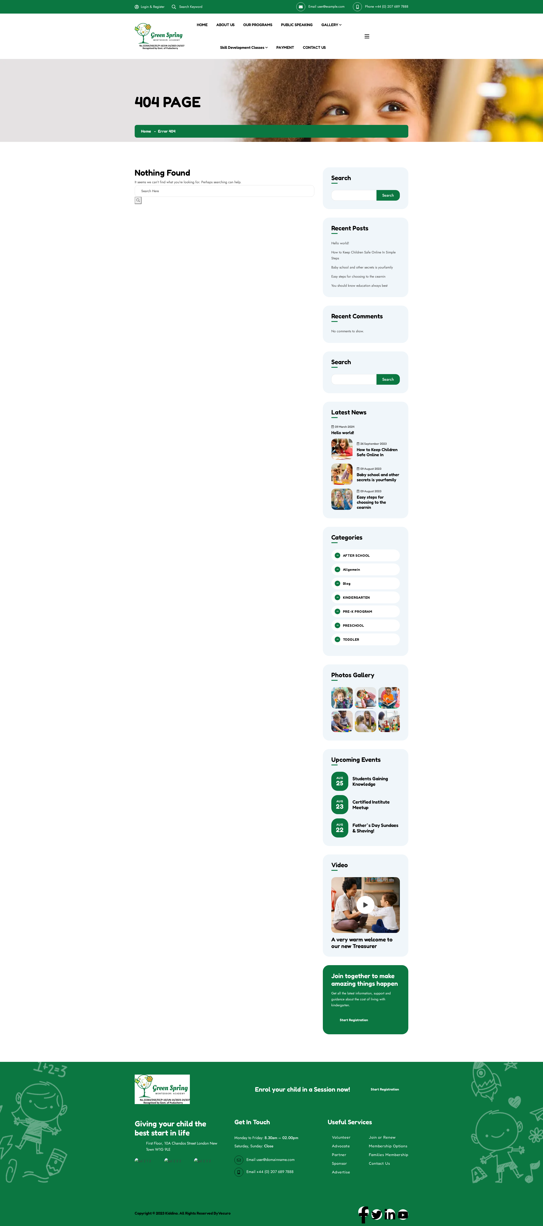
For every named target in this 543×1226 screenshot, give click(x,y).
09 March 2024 (344, 426)
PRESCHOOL (353, 625)
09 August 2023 (370, 468)
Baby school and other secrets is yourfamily (362, 267)
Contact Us (379, 1163)
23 (339, 804)
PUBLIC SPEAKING (297, 24)
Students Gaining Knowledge (370, 781)
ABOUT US (225, 24)
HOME (202, 24)
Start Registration (354, 1020)
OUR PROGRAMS (257, 24)
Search (341, 178)
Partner (339, 1154)
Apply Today (390, 36)
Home (146, 131)
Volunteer (341, 1137)
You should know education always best (359, 285)
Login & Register (152, 6)
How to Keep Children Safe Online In (377, 452)
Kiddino (171, 1213)
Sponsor (339, 1163)
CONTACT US (314, 47)
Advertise (341, 1172)
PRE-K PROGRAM (357, 611)
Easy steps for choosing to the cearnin (358, 276)
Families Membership (388, 1154)
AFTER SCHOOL (356, 555)
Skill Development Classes (242, 47)
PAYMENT (285, 47)
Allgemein (351, 569)
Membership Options (388, 1146)
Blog (347, 583)
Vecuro (224, 1213)
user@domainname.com (275, 1159)
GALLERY (329, 24)
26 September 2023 (373, 443)
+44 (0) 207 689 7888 (391, 6)
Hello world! (340, 243)
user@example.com (330, 6)
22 (339, 828)
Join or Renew (382, 1137)
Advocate (341, 1146)
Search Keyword (190, 6)
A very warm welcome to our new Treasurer (362, 942)
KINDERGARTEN (356, 597)
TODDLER (351, 639)
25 (339, 781)
